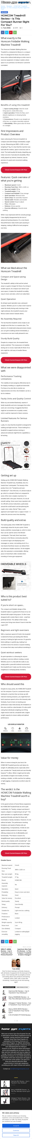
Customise (16, 1130)
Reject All (16, 1135)
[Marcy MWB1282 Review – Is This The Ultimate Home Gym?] (4, 998)
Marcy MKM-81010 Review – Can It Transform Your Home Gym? (19, 1010)
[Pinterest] (11, 32)
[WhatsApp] (15, 32)
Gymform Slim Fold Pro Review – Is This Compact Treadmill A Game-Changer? (24, 952)
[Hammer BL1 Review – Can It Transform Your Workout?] (4, 992)
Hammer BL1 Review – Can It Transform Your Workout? (19, 992)
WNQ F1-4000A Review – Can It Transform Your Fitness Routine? (7, 952)
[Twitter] (7, 32)
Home (3, 6)
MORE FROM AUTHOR (22, 987)
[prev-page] (15, 1021)
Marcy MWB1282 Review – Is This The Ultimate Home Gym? (20, 998)
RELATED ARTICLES (9, 987)
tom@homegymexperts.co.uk (20, 1069)
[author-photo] (16, 963)
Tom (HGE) (6, 28)
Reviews (9, 6)
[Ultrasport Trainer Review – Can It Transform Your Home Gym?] (4, 1004)
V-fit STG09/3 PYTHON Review (20, 1015)
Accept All (16, 1125)
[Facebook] (2, 32)
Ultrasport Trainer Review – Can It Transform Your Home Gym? (20, 1004)
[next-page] (17, 1021)
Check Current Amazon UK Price (16, 170)
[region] (16, 1124)
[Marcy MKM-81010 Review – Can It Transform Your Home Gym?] (4, 1010)
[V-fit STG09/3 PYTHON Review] (4, 1016)
